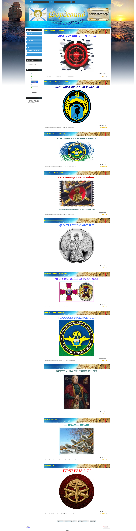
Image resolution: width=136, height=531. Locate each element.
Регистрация (79, 1)
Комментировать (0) (71, 127)
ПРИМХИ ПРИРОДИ (50, 419)
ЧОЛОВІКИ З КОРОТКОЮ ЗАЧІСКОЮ (56, 81)
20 (81, 521)
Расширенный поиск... (32, 64)
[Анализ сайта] (106, 528)
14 (66, 521)
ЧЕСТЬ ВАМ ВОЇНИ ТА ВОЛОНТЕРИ (55, 273)
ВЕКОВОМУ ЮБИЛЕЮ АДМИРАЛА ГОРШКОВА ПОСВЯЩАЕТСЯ (33, 101)
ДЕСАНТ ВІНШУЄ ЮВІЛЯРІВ (53, 220)
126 (91, 521)
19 (78, 521)
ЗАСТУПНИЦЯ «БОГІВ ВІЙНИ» (53, 172)
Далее (94, 521)
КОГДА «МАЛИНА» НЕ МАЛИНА (54, 30)
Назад (59, 521)
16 (71, 521)
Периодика (51, 166)
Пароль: (52, 1)
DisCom (28, 527)
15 (68, 521)
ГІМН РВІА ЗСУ (49, 465)
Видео (50, 127)
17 (73, 521)
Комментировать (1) (71, 513)
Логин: (31, 1)
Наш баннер (34, 92)
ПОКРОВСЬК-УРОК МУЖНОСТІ (54, 312)
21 (83, 521)
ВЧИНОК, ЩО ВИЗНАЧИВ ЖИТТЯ (54, 366)
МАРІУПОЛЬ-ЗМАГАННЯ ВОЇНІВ (54, 133)
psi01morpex (59, 127)
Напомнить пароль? (86, 1)
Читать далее (102, 73)
